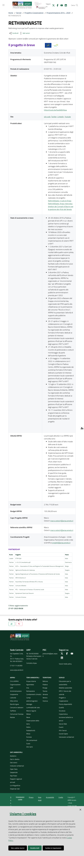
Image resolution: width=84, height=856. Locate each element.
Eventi (61, 727)
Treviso (45, 691)
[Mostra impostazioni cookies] (82, 428)
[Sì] (11, 624)
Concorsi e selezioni (16, 707)
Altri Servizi (63, 730)
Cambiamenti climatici (33, 694)
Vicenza (45, 701)
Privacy (31, 797)
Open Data (13, 769)
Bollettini (13, 756)
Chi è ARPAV (14, 681)
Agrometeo (30, 684)
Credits (60, 797)
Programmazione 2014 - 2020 (58, 12)
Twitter (54, 116)
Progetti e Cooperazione (33, 12)
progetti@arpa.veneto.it (61, 542)
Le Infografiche (15, 785)
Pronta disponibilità (65, 704)
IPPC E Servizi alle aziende (65, 693)
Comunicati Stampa (16, 714)
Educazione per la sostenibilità (65, 683)
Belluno (45, 681)
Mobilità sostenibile (65, 688)
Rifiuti (28, 733)
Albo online (14, 701)
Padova (45, 684)
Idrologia (29, 704)
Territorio (47, 677)
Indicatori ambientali (17, 766)
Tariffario (13, 711)
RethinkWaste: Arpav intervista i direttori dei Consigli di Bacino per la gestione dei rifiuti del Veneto (60, 206)
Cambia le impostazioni (53, 848)
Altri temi (29, 747)
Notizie (12, 717)
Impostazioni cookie (20, 798)
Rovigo (45, 688)
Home (10, 12)
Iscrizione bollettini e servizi (66, 719)
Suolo (28, 743)
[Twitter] (53, 5)
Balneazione (30, 691)
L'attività (13, 697)
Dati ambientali (16, 752)
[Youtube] (61, 5)
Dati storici (13, 762)
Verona (45, 697)
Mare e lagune (31, 711)
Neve (28, 717)
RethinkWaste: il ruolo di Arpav (59, 200)
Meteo (28, 714)
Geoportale (14, 772)
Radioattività (30, 730)
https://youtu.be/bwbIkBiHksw (55, 110)
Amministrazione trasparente (16, 693)
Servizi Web (63, 724)
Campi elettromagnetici (32, 699)
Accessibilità (50, 797)
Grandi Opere (63, 733)
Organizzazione (15, 684)
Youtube (68, 116)
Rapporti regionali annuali (16, 780)
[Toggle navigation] (3, 5)
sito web (47, 116)
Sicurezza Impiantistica (63, 712)
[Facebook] (57, 5)
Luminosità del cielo (33, 707)
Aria (27, 688)
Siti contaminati (31, 740)
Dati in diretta (14, 759)
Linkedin (60, 116)
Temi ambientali (32, 677)
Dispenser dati (15, 789)
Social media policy (65, 664)
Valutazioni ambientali (66, 737)
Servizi (18, 12)
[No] (19, 624)
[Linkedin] (65, 5)
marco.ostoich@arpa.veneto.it (61, 520)
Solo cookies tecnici (17, 848)
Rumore (29, 737)
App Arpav (13, 775)
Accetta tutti (34, 848)
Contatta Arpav (31, 663)
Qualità (61, 707)
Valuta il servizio (31, 658)
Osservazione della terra (32, 722)
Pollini (28, 727)
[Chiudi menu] (76, 4)
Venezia (45, 694)
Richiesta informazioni (33, 656)
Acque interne (31, 681)
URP (11, 688)
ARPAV (12, 677)
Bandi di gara (14, 704)
